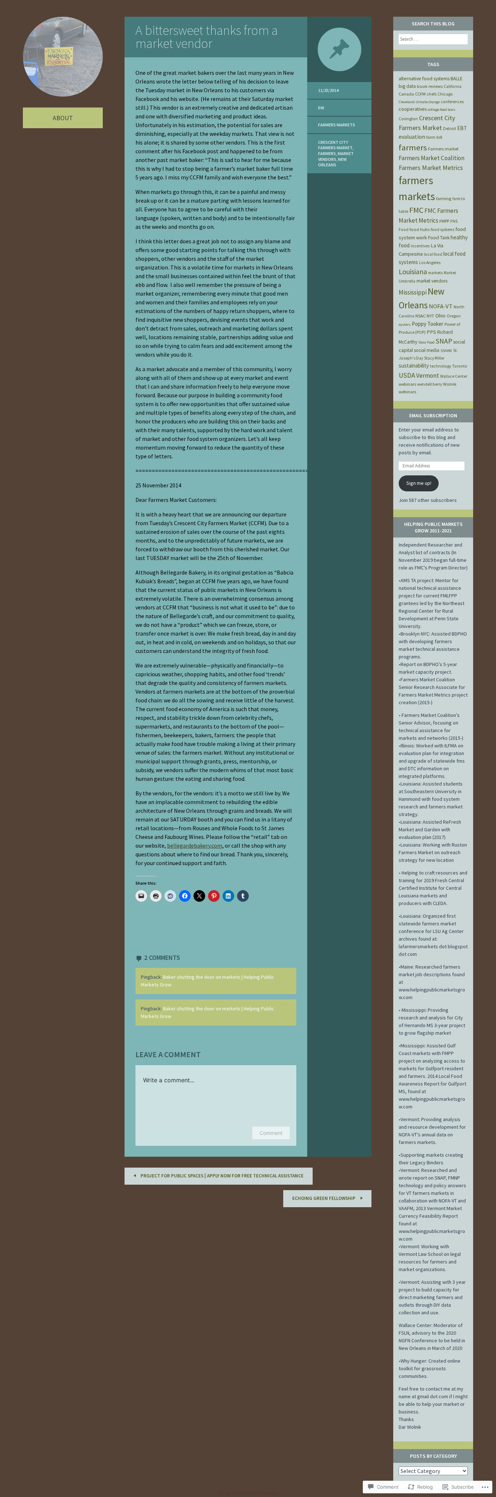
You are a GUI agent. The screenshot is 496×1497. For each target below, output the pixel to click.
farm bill (434, 137)
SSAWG (446, 350)
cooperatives (413, 109)
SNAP (444, 341)
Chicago (445, 94)
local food (433, 254)
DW (321, 107)
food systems (442, 229)
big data (407, 86)
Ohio (440, 315)
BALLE (457, 79)
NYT (430, 316)
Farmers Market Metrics (431, 167)
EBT (462, 128)
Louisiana (413, 271)
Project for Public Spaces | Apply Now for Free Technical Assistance (221, 1176)
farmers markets (336, 124)
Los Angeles (429, 262)
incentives (420, 245)
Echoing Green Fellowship (324, 1198)
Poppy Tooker (427, 323)
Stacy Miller (434, 358)
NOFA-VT (440, 306)
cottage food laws (441, 109)
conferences (452, 101)
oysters (405, 324)
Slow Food (426, 342)
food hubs (420, 229)
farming (443, 198)
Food (403, 229)
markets (435, 272)
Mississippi (413, 292)
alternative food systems (424, 78)
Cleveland (407, 102)
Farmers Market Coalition (431, 158)
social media (426, 350)
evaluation (412, 136)
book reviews (430, 86)
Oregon (454, 316)
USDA (407, 375)
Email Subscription (433, 415)
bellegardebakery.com (194, 845)
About (63, 118)
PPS (431, 332)
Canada (406, 94)
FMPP (444, 221)
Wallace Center (453, 376)
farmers (327, 153)
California (453, 86)
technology (440, 366)
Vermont (427, 376)
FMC (416, 210)
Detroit (449, 128)
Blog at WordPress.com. (248, 1492)
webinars (407, 384)
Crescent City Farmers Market (335, 145)
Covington (408, 118)
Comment (271, 1133)
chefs (431, 94)
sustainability (414, 365)
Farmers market (443, 148)
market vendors (336, 156)
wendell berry (429, 384)
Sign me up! (418, 483)
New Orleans (332, 162)
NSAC (420, 316)
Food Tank (439, 238)
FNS (454, 221)
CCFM (420, 94)
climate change (428, 102)
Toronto (459, 366)
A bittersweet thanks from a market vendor (206, 37)
